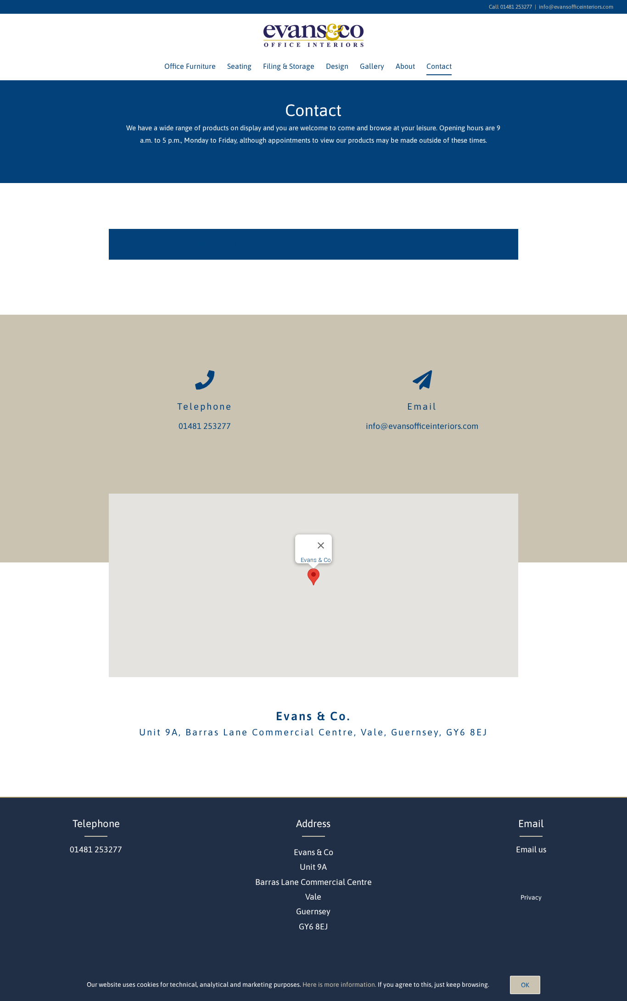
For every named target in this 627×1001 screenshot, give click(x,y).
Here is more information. (339, 984)
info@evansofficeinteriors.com (576, 7)
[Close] (321, 545)
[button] (313, 576)
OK (525, 985)
